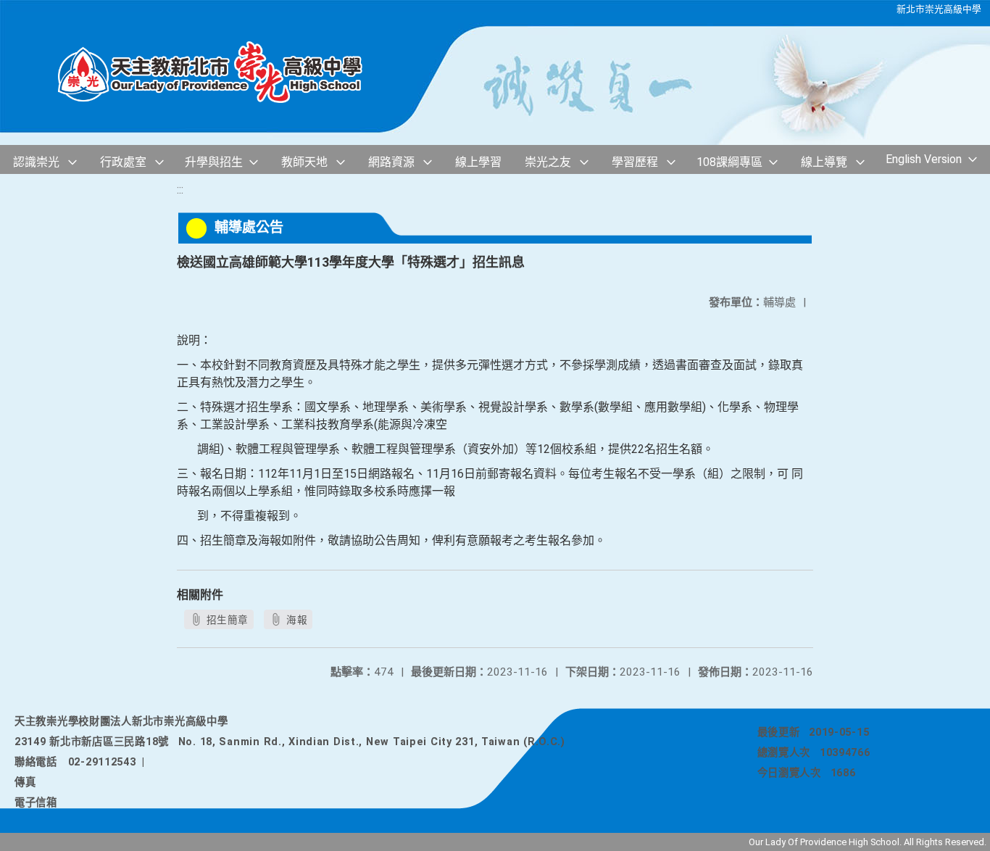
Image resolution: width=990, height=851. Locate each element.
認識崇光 (36, 162)
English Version (924, 159)
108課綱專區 (729, 162)
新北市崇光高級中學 (939, 9)
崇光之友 (548, 162)
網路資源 (391, 162)
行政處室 (123, 162)
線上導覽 (824, 162)
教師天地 (304, 162)
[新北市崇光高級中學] (224, 73)
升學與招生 (214, 162)
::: (180, 189)
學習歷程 (635, 162)
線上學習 (478, 162)
